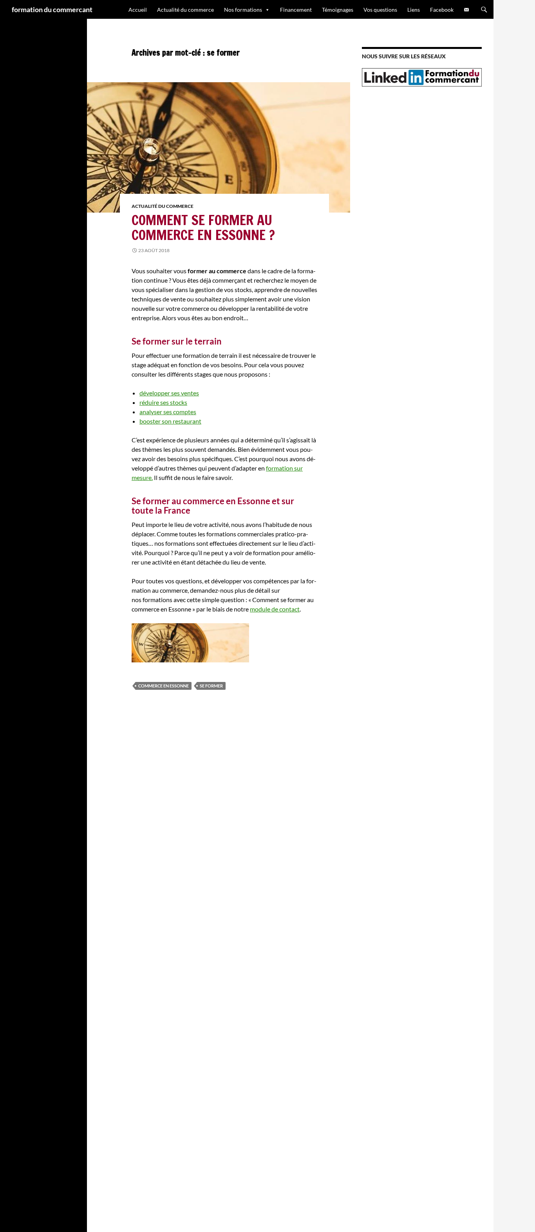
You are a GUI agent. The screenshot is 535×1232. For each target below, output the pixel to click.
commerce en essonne (163, 685)
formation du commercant (52, 9)
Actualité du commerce (185, 9)
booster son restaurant (170, 421)
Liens (413, 9)
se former (211, 685)
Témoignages (337, 9)
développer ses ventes (169, 393)
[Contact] (466, 9)
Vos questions (380, 9)
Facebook (442, 9)
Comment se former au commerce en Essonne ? (203, 227)
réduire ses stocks (163, 402)
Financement (296, 9)
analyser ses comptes (167, 411)
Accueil (137, 9)
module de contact (275, 609)
